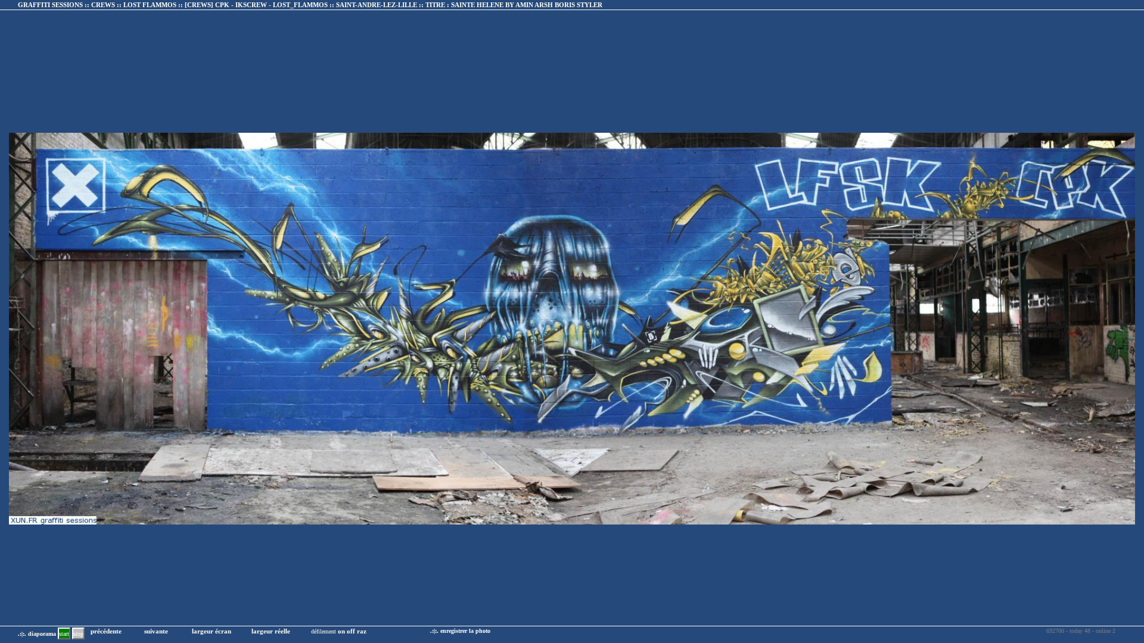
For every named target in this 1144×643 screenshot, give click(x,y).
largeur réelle (270, 631)
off (351, 631)
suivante (156, 631)
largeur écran (211, 631)
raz (361, 631)
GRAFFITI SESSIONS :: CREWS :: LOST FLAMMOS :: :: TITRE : (310, 4)
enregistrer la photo (465, 631)
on (341, 631)
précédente (106, 631)
